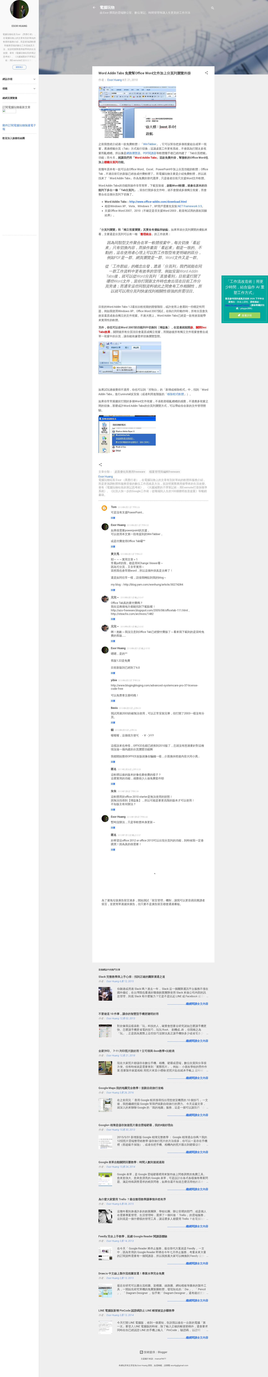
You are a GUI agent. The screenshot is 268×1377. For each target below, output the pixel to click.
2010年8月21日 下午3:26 (129, 507)
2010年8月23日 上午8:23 (130, 708)
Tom (114, 507)
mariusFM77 (160, 1359)
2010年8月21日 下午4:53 (138, 525)
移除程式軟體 (175, 394)
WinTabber (149, 144)
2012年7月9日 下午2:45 (137, 817)
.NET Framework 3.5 (189, 206)
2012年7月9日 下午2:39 (128, 791)
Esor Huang (118, 525)
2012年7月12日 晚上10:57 (129, 835)
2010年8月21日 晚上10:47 (132, 597)
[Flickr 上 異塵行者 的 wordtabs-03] (129, 375)
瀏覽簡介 (19, 67)
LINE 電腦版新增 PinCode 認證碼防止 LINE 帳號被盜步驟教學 (136, 1310)
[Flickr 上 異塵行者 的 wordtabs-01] (137, 137)
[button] (206, 73)
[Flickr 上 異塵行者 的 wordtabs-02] (127, 452)
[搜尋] (212, 8)
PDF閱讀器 (149, 153)
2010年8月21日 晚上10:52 (132, 626)
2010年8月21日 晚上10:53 (138, 648)
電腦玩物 (107, 7)
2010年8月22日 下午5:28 (129, 680)
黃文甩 (115, 553)
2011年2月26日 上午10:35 (129, 769)
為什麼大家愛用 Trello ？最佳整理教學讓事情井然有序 (132, 1199)
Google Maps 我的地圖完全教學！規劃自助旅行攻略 (131, 1088)
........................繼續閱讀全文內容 (187, 1003)
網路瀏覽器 (133, 153)
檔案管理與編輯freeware (164, 471)
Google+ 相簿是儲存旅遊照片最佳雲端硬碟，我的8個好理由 (135, 1125)
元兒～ (115, 597)
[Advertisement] (153, 42)
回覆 (113, 518)
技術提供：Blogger (155, 1352)
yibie (114, 680)
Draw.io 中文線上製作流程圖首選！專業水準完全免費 (131, 1273)
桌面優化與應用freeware (129, 471)
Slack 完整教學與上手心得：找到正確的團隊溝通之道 (131, 976)
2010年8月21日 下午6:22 (131, 554)
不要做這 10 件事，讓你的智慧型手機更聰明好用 (128, 1013)
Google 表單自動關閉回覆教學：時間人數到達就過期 (131, 1162)
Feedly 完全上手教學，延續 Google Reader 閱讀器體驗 (132, 1236)
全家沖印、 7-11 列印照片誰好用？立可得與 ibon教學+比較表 (136, 1050)
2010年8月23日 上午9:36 (126, 730)
